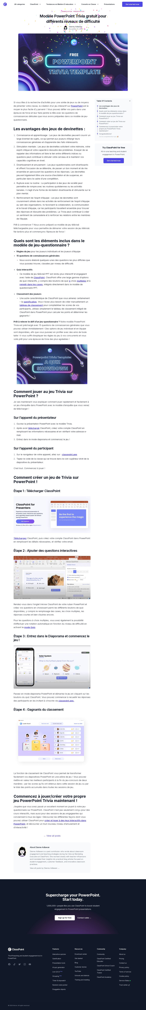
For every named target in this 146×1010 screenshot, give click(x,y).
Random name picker (59, 985)
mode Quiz (29, 627)
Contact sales (84, 918)
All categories (19, 4)
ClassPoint (39, 277)
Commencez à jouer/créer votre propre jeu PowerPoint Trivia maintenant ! (111, 129)
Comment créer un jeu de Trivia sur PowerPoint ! (112, 122)
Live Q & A (57, 972)
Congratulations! (105, 134)
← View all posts (52, 835)
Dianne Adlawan (42, 847)
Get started (79, 958)
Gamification (56, 958)
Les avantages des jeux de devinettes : (109, 107)
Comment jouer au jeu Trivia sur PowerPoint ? (111, 117)
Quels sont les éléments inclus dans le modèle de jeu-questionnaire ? (112, 112)
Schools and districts (82, 975)
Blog (76, 963)
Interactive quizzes (59, 954)
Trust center (123, 985)
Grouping (57, 976)
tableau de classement (31, 305)
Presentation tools (58, 963)
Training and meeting (82, 980)
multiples (81, 281)
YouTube (78, 971)
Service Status (124, 980)
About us (122, 954)
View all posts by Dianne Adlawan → (45, 868)
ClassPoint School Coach (106, 966)
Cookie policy (124, 976)
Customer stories (81, 967)
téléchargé (33, 428)
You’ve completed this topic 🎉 (109, 136)
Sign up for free (64, 918)
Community (101, 954)
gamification (30, 301)
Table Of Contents (104, 101)
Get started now (132, 4)
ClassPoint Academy (104, 977)
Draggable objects (59, 989)
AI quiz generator (58, 967)
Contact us (123, 963)
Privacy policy (124, 967)
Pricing (121, 958)
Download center (81, 954)
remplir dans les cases (31, 284)
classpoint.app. (66, 700)
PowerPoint (77, 106)
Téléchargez (20, 538)
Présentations (109, 4)
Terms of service (125, 972)
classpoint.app (69, 454)
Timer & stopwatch (59, 980)
